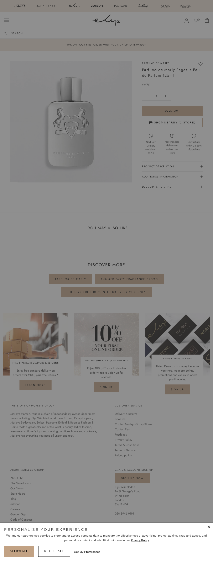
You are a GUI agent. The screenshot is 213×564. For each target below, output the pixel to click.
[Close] (209, 527)
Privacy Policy (140, 540)
